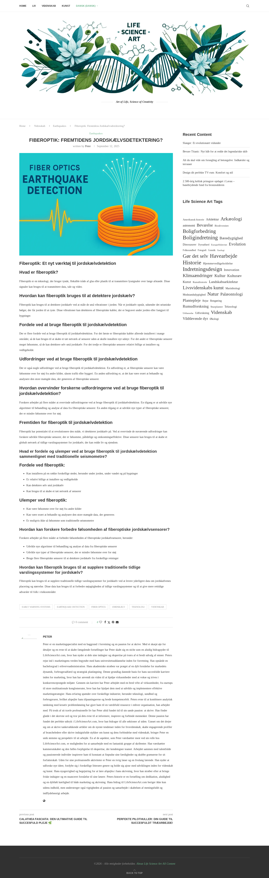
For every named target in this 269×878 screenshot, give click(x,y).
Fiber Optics (98, 607)
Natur (213, 294)
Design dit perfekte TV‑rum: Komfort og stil (208, 172)
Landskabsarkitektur (223, 282)
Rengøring (216, 300)
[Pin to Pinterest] (113, 622)
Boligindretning (200, 237)
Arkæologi (231, 218)
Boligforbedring (199, 231)
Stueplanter (217, 306)
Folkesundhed (189, 250)
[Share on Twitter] (109, 622)
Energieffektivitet (219, 245)
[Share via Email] (117, 622)
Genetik (211, 250)
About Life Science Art (149, 863)
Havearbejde (223, 256)
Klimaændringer (198, 275)
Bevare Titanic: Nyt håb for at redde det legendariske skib (215, 151)
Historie (192, 262)
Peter (88, 146)
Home (22, 6)
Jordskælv (118, 607)
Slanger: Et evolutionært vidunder (202, 143)
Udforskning (202, 313)
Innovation (231, 270)
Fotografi (202, 250)
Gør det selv (195, 256)
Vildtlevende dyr (195, 318)
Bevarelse (205, 225)
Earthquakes (59, 125)
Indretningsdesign (202, 269)
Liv (34, 6)
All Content (168, 863)
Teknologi (138, 607)
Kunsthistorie (200, 282)
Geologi (220, 250)
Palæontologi (231, 294)
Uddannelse (188, 313)
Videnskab (49, 6)
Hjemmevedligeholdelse (218, 263)
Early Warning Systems (36, 607)
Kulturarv (234, 276)
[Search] (248, 6)
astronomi (189, 225)
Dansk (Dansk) (86, 6)
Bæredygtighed (231, 238)
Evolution (237, 244)
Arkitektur (212, 219)
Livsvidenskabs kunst (203, 287)
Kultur (219, 275)
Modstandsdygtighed (194, 294)
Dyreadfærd (203, 244)
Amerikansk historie (193, 219)
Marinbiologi (232, 288)
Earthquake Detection (71, 607)
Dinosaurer (189, 244)
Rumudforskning (196, 306)
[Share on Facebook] (105, 622)
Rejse (205, 300)
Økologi (214, 318)
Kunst (66, 6)
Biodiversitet (222, 225)
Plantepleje (192, 300)
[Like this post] (100, 622)
